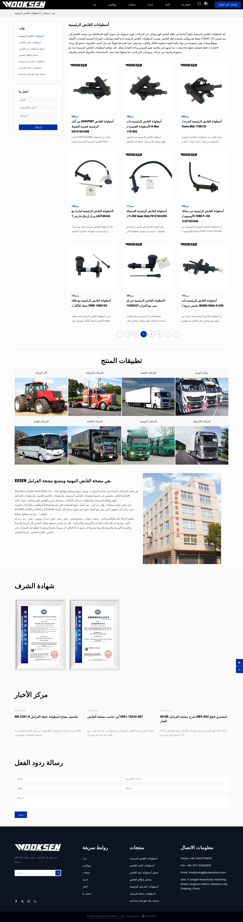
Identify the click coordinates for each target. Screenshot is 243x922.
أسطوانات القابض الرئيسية (31, 36)
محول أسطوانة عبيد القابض (32, 49)
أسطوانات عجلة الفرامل (30, 68)
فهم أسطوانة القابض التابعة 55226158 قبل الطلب (193, 716)
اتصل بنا (186, 5)
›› (175, 334)
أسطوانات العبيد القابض (30, 42)
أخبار (167, 5)
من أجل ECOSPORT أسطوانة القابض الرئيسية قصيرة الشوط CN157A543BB (93, 126)
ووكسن (112, 5)
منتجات (132, 5)
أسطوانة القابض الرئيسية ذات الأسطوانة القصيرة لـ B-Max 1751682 (144, 126)
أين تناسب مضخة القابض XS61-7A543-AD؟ (43, 716)
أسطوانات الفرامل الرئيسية (31, 61)
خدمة (150, 5)
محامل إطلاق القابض (29, 55)
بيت (94, 5)
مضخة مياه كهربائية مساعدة (32, 74)
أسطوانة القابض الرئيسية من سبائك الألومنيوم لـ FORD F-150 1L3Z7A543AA (203, 216)
